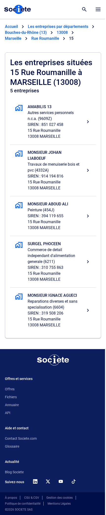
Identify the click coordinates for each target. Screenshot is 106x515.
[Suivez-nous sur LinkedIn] (35, 481)
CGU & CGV (31, 497)
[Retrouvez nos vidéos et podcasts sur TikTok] (73, 481)
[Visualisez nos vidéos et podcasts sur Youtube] (61, 481)
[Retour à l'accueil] (53, 360)
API (7, 413)
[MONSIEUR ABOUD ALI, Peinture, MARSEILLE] (53, 216)
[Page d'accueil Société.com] (17, 9)
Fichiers (11, 397)
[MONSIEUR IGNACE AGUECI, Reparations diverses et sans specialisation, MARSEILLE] (53, 310)
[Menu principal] (98, 9)
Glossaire (12, 446)
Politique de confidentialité (22, 503)
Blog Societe (14, 472)
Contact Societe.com (21, 438)
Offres (10, 389)
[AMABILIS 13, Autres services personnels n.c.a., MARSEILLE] (53, 121)
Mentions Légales (59, 503)
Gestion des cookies (59, 497)
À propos (11, 497)
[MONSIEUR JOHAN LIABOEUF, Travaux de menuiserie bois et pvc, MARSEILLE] (53, 170)
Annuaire (12, 405)
